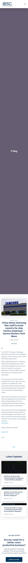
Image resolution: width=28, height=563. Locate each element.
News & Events (14, 320)
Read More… (5, 423)
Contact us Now (14, 559)
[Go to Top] (25, 559)
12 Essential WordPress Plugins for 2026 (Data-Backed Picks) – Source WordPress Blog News (13, 509)
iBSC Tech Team (15, 339)
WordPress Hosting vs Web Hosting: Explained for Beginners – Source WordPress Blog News (13, 478)
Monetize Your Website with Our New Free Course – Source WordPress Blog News (13, 493)
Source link (4, 432)
